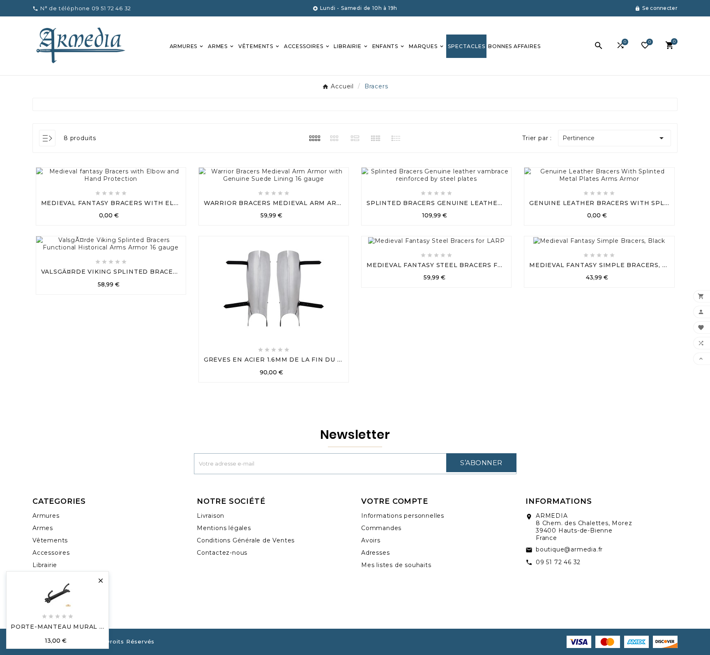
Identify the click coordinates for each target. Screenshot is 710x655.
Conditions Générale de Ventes (246, 540)
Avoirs (370, 540)
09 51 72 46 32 (558, 562)
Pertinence (614, 138)
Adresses (375, 552)
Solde (41, 589)
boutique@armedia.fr (569, 549)
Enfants (44, 577)
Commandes (381, 528)
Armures (46, 515)
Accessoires (51, 552)
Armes (42, 528)
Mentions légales (224, 528)
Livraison (210, 515)
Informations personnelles (402, 515)
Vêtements (50, 540)
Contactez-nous (222, 552)
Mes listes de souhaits (396, 565)
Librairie (44, 565)
